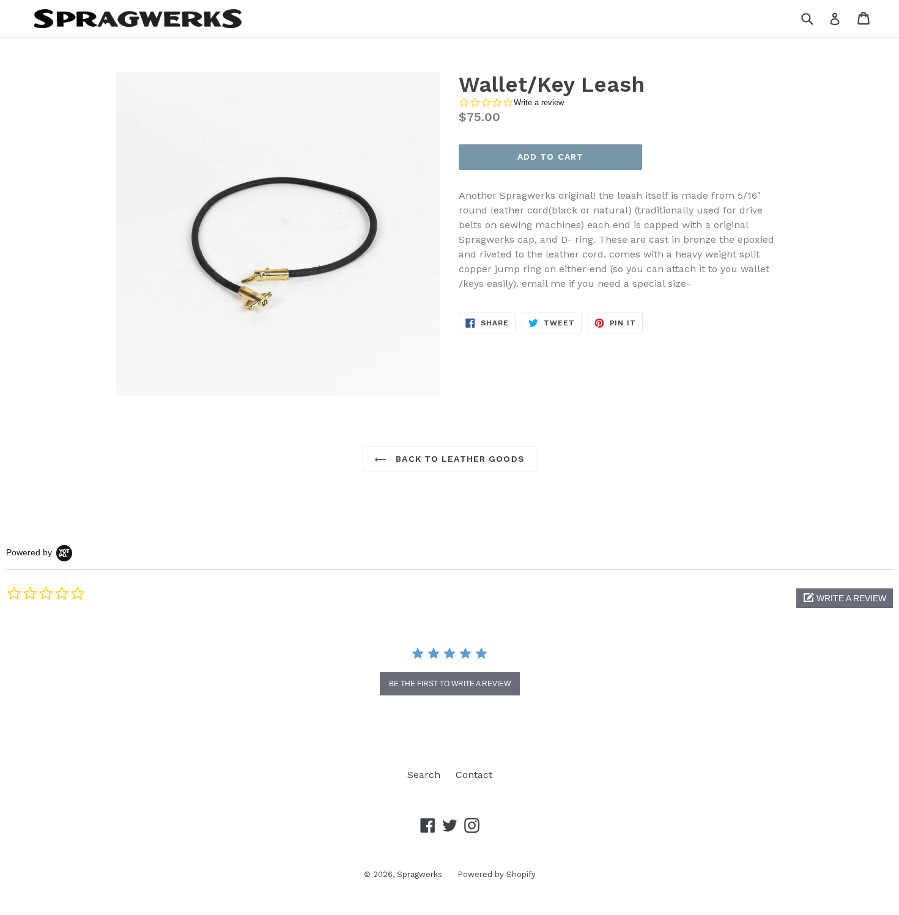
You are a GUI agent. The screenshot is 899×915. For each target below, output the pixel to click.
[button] (844, 598)
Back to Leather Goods (459, 459)
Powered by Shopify (496, 874)
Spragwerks (419, 874)
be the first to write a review (450, 684)
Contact (474, 774)
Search (423, 774)
